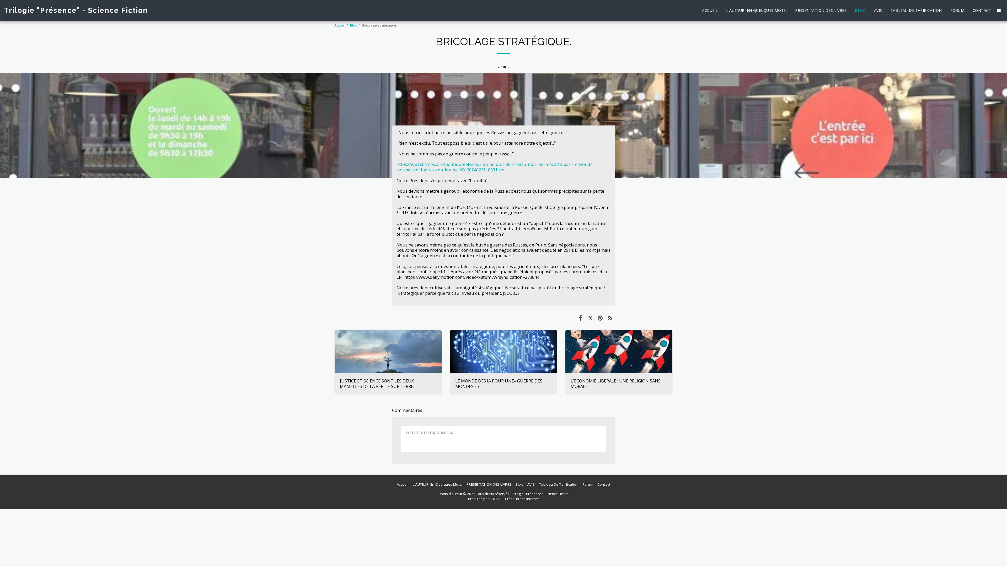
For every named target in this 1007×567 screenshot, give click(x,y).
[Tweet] (590, 317)
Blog (353, 25)
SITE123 (496, 498)
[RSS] (610, 317)
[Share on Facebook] (580, 317)
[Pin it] (600, 317)
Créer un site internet (522, 498)
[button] (999, 10)
